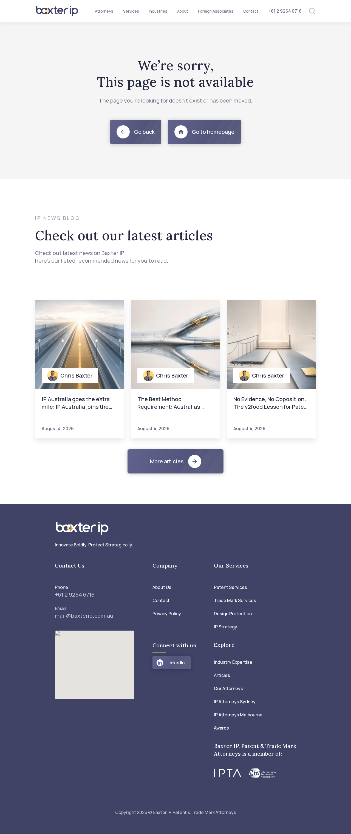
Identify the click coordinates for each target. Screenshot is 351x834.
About (182, 11)
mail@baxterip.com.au (84, 615)
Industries (158, 11)
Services (131, 11)
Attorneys (104, 11)
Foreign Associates (215, 11)
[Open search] (312, 11)
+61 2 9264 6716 (285, 11)
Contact (250, 11)
